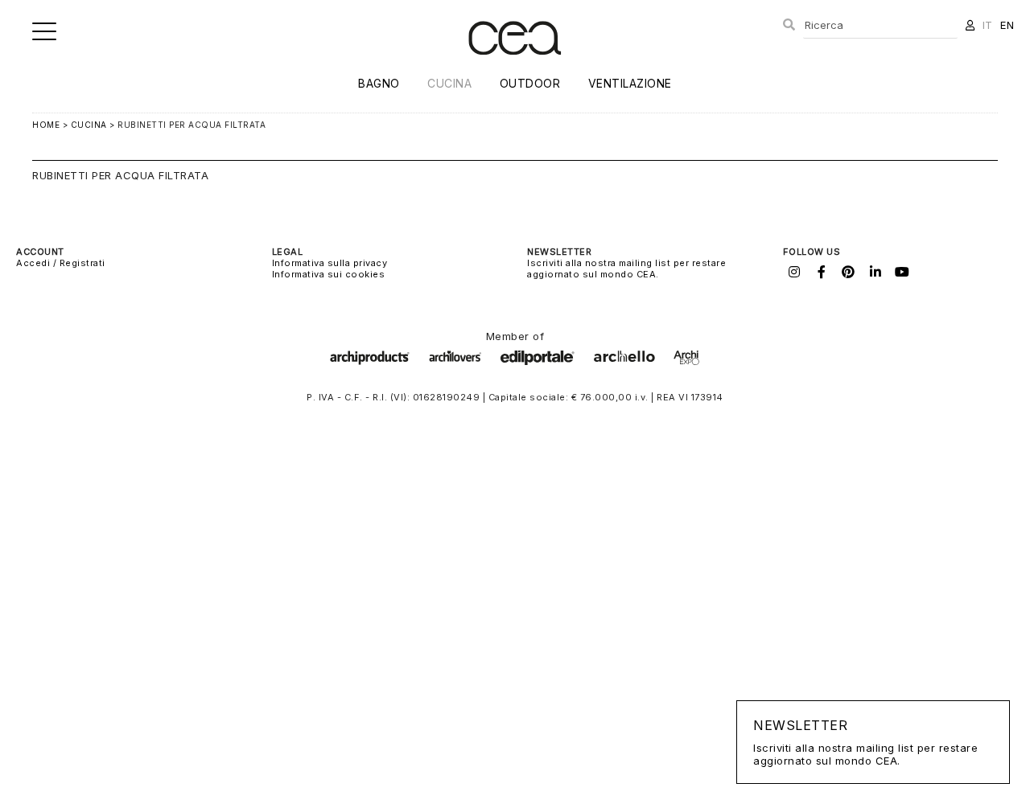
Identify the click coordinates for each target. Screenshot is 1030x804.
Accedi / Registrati (60, 263)
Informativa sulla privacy (330, 263)
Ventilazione (630, 83)
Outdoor (530, 83)
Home (46, 124)
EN (1007, 24)
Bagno (379, 83)
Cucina (449, 83)
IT (988, 24)
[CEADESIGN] (515, 68)
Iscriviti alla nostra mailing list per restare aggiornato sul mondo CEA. (626, 268)
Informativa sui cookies (328, 274)
